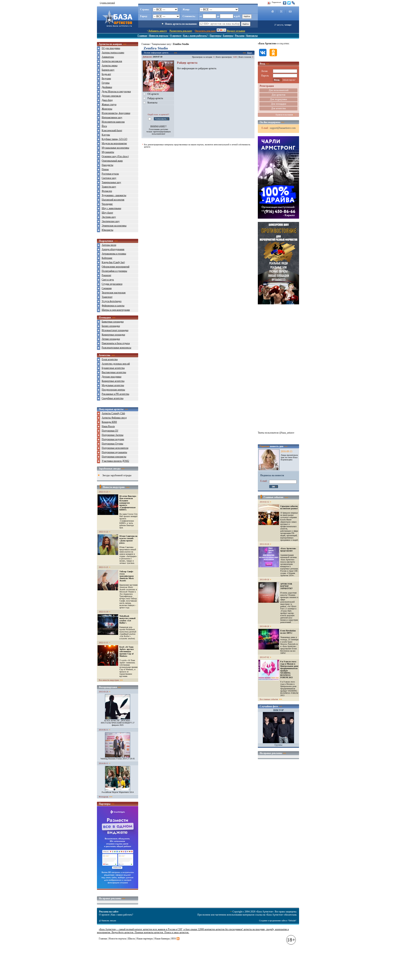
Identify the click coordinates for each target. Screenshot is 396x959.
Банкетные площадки (113, 321)
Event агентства (110, 359)
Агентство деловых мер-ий (116, 363)
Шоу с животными (111, 208)
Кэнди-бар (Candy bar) (113, 262)
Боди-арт (106, 74)
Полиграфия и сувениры (114, 271)
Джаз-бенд (107, 100)
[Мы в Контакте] (263, 56)
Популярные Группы (112, 443)
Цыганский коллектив (113, 199)
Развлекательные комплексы (116, 347)
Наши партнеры (145, 938)
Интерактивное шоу (112, 117)
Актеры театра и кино (113, 52)
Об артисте (153, 94)
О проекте (175, 35)
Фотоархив (103, 797)
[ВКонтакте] (285, 3)
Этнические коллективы (114, 225)
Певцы (105, 169)
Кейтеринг (107, 258)
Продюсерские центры (113, 389)
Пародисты (107, 165)
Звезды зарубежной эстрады (116, 475)
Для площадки (278, 103)
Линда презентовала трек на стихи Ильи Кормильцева (289, 457)
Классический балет (112, 130)
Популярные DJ (110, 430)
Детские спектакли (111, 95)
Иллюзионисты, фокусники (116, 113)
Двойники (107, 87)
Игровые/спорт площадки (115, 330)
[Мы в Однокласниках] (273, 56)
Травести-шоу (109, 186)
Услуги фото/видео (111, 301)
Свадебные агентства (112, 398)
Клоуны (106, 134)
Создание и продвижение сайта (272, 920)
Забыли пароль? (289, 80)
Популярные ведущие (113, 439)
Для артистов (278, 94)
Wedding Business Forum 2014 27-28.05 (117, 758)
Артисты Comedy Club (113, 413)
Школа (131, 938)
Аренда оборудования (113, 249)
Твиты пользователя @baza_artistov (276, 432)
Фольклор (107, 191)
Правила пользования (284, 115)
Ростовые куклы (110, 173)
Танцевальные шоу (111, 182)
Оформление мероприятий (115, 266)
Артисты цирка (109, 65)
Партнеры (215, 35)
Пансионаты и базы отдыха (116, 343)
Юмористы (107, 230)
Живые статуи (109, 104)
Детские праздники (111, 376)
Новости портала (158, 35)
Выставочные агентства (114, 372)
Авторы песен (109, 245)
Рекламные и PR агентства (115, 394)
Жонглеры (107, 108)
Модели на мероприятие (114, 143)
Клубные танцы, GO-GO (114, 139)
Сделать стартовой (107, 3)
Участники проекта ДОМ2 (115, 461)
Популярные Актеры (112, 435)
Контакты (252, 35)
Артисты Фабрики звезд (114, 417)
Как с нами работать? (195, 35)
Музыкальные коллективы (115, 147)
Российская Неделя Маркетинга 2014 (118, 792)
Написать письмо (108, 920)
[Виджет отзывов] (117, 887)
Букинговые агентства (113, 368)
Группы (106, 82)
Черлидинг (107, 204)
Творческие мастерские (114, 292)
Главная (142, 35)
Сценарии (107, 288)
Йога (104, 126)
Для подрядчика (278, 99)
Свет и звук (108, 279)
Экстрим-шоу (109, 217)
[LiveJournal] (293, 3)
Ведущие (106, 78)
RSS (173, 938)
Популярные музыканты (114, 452)
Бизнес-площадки (111, 326)
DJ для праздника (111, 48)
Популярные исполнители (115, 448)
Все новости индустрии (109, 680)
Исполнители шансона (113, 121)
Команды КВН (109, 422)
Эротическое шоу (111, 221)
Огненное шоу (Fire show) (115, 156)
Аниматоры (108, 56)
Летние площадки (111, 339)
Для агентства (278, 108)
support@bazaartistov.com (283, 128)
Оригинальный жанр (112, 160)
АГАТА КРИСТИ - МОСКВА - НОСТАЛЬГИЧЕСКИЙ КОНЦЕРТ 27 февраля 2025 (117, 722)
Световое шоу (109, 178)
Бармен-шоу (108, 69)
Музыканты (108, 152)
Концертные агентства (113, 381)
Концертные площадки (113, 334)
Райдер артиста (155, 98)
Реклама (239, 35)
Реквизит (106, 275)
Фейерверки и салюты (113, 305)
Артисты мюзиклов (112, 61)
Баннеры (228, 35)
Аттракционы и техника (114, 253)
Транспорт (107, 296)
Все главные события (269, 699)
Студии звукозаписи (112, 284)
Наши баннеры (162, 938)
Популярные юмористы (114, 456)
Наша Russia (108, 426)
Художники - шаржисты (114, 195)
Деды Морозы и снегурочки (116, 91)
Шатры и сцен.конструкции (116, 309)
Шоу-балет (107, 212)
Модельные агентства (113, 385)
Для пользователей (278, 90)
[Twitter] (289, 3)
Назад (249, 53)
